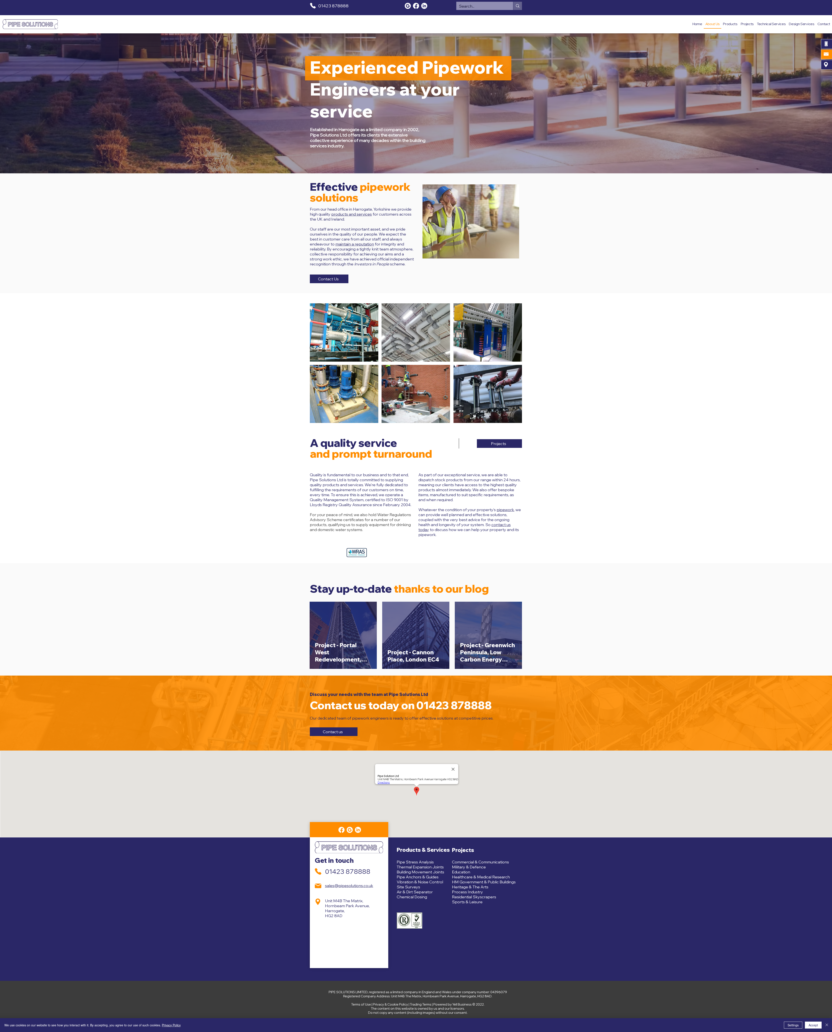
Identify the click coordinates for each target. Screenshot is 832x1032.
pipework (505, 509)
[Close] (826, 1025)
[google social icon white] (408, 6)
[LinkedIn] (424, 6)
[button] (344, 332)
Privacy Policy (171, 1025)
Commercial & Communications (480, 862)
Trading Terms (420, 1004)
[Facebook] (416, 6)
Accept (813, 1025)
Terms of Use (361, 1004)
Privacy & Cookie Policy (390, 1004)
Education (461, 871)
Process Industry (467, 891)
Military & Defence (469, 867)
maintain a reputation (354, 244)
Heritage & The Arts (470, 886)
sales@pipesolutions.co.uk (349, 885)
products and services (351, 214)
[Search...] (517, 6)
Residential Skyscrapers (474, 896)
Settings (793, 1025)
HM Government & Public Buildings (484, 881)
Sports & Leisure (467, 901)
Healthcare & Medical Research (481, 876)
